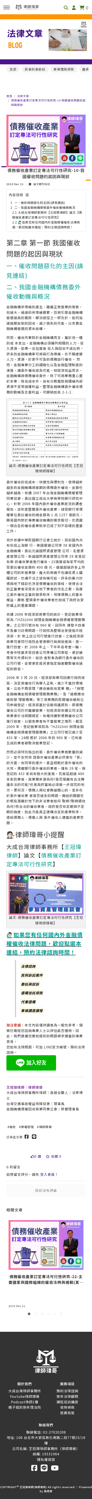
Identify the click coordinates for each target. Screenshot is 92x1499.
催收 (12, 1126)
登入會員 (47, 1174)
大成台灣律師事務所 (24, 1390)
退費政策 (67, 1412)
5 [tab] (55, 1315)
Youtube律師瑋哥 (25, 1396)
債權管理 (27, 1126)
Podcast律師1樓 (24, 1401)
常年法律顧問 (67, 1396)
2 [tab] (36, 1315)
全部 (13, 69)
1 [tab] (30, 1315)
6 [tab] (62, 1315)
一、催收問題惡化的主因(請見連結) (39, 202)
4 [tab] (49, 1315)
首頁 (9, 96)
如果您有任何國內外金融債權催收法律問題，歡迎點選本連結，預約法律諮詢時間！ (44, 943)
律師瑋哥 (45, 1126)
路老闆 (48, 1491)
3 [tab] (43, 1315)
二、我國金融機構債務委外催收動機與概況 (44, 207)
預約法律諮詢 (67, 1390)
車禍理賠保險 (63, 69)
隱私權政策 (46, 1459)
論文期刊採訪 (41, 184)
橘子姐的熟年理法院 (24, 1407)
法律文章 (23, 96)
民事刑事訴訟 (35, 69)
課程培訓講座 (67, 1401)
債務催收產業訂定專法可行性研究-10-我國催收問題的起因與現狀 (48, 102)
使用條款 (67, 1407)
